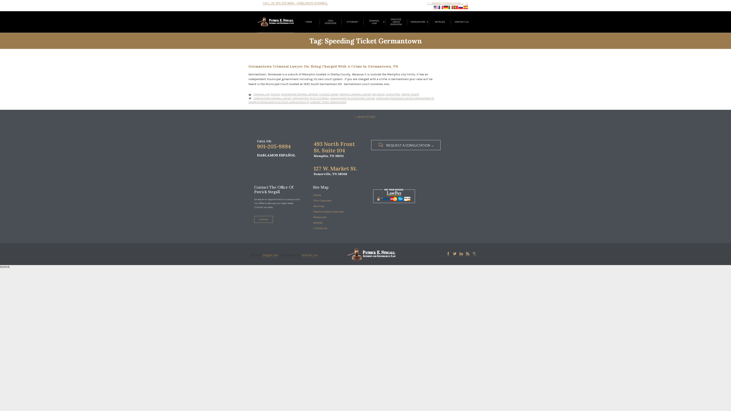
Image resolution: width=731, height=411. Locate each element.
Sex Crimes (378, 94)
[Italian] (450, 7)
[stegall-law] (275, 22)
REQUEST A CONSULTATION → (445, 3)
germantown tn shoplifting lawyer (352, 98)
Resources (319, 217)
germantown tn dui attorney (310, 98)
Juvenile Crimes (328, 94)
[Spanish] (465, 7)
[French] (441, 7)
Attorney (318, 206)
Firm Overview (322, 200)
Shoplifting (393, 94)
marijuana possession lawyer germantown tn (405, 98)
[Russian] (460, 7)
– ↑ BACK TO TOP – (365, 116)
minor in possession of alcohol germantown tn (278, 102)
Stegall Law (270, 255)
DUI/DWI (275, 94)
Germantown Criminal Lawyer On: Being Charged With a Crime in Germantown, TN (323, 66)
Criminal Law (261, 94)
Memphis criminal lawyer (355, 94)
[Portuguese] (455, 7)
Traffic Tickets (410, 94)
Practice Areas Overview (328, 211)
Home (317, 195)
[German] (446, 7)
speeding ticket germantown (328, 102)
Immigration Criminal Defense (299, 94)
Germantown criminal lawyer (272, 98)
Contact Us (320, 228)
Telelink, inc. (309, 255)
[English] (436, 7)
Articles (317, 222)
